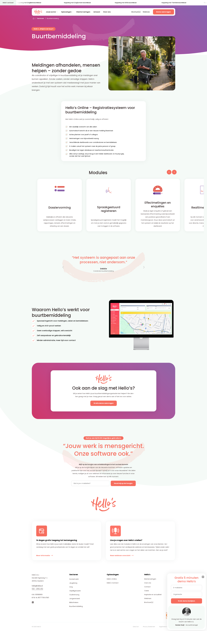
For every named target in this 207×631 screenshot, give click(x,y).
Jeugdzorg (73, 583)
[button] (168, 173)
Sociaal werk (74, 579)
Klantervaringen (83, 12)
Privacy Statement (149, 627)
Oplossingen (66, 12)
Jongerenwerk (74, 598)
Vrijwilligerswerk (75, 591)
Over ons (107, 12)
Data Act (136, 627)
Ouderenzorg (74, 595)
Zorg (71, 587)
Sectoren (40, 18)
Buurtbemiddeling (76, 606)
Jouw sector (51, 12)
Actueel (96, 12)
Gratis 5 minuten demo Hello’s (186, 579)
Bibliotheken (73, 602)
